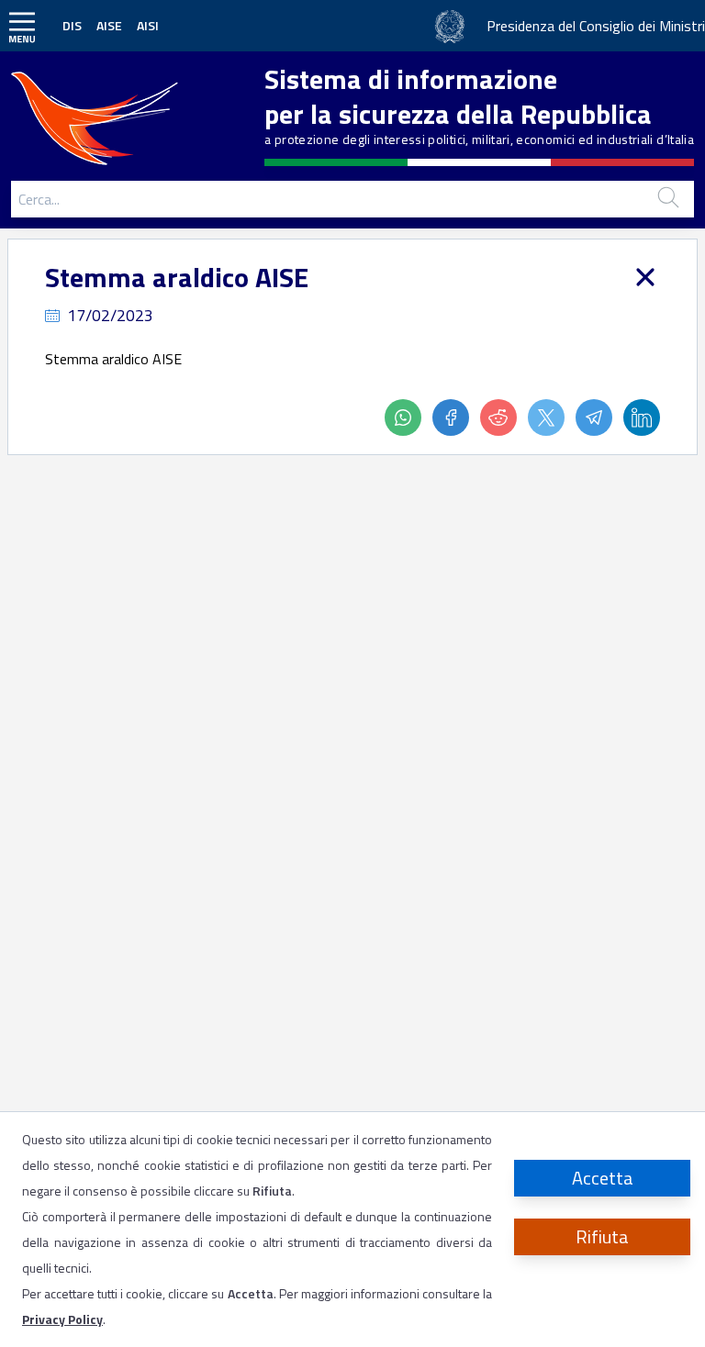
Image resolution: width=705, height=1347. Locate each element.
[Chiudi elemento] (645, 277)
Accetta (602, 1177)
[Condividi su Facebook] (456, 417)
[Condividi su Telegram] (599, 417)
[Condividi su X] (552, 417)
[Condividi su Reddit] (504, 417)
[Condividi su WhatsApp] (408, 417)
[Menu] (22, 26)
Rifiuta (602, 1236)
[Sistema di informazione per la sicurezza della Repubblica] (99, 114)
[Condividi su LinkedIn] (641, 417)
